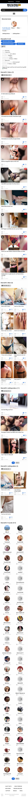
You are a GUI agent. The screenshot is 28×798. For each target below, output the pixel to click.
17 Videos (9, 63)
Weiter (17, 462)
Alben (19, 28)
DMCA (21, 790)
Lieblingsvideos (7, 33)
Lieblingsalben (17, 33)
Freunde (5, 30)
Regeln (15, 790)
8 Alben (15, 58)
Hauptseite (8, 786)
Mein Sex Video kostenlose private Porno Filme (12, 795)
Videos (13, 28)
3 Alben (14, 63)
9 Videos (11, 58)
